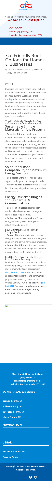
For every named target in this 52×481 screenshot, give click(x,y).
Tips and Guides (19, 72)
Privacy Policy (10, 457)
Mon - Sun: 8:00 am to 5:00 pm (26, 374)
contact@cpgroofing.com (21, 31)
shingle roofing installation (17, 272)
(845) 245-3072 (16, 28)
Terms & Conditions (14, 451)
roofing (8, 99)
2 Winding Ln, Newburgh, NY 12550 (25, 35)
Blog (9, 72)
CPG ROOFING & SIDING (19, 69)
